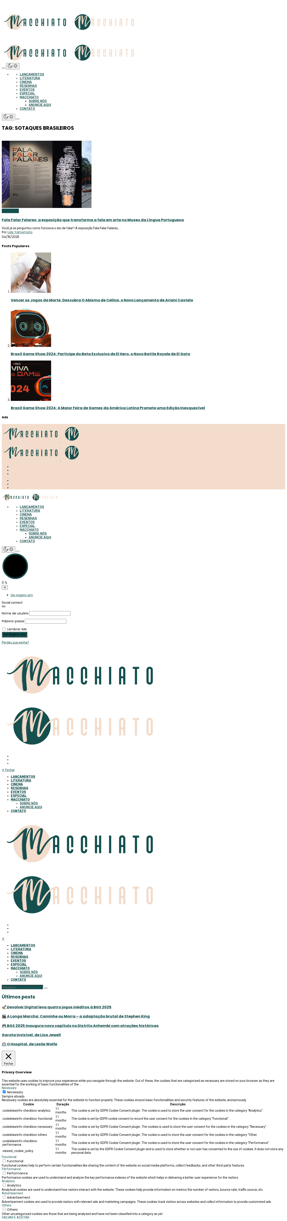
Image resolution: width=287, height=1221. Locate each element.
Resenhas (28, 86)
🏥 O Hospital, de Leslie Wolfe (29, 1044)
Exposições (10, 211)
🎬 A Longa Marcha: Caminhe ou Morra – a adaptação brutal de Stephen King (76, 1016)
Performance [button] (11, 1169)
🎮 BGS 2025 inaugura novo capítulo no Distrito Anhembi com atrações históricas (80, 1025)
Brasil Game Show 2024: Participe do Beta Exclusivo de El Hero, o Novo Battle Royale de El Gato (100, 354)
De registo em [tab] (22, 595)
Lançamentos (32, 74)
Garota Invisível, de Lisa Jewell (31, 1034)
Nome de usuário (15, 613)
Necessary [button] (9, 1088)
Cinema (26, 82)
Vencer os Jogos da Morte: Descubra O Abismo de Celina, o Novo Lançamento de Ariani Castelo (102, 300)
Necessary (15, 1092)
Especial (27, 93)
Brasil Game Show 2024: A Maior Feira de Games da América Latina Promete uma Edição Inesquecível (108, 408)
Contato (27, 109)
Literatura (30, 78)
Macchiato (29, 97)
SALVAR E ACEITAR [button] (15, 1217)
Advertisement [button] (12, 1193)
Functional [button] (9, 1157)
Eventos (27, 90)
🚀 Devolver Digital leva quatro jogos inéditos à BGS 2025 (56, 1007)
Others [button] (6, 1205)
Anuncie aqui (40, 105)
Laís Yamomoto (20, 232)
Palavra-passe (13, 621)
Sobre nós (38, 101)
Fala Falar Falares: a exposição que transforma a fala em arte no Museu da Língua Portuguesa (93, 220)
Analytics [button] (8, 1181)
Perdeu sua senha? (15, 642)
